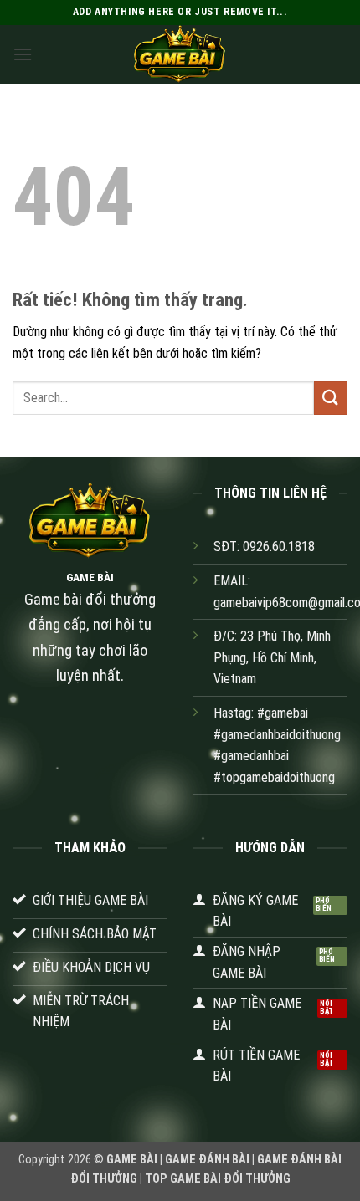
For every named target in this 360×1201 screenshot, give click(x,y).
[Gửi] (330, 397)
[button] (23, 53)
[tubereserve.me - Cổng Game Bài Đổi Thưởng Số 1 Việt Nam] (180, 54)
